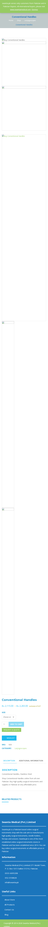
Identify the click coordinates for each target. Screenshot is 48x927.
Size (3, 712)
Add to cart (16, 724)
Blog (6, 914)
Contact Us (9, 909)
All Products (10, 904)
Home (11, 20)
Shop (19, 20)
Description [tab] (9, 760)
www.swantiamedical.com (20, 9)
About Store (10, 899)
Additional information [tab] (31, 760)
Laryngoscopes (30, 20)
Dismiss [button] (35, 9)
